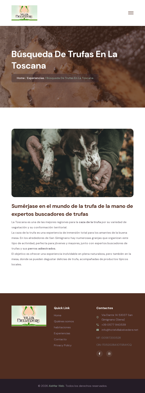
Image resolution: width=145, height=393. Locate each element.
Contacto (60, 339)
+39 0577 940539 (114, 325)
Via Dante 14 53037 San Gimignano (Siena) (117, 317)
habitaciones (62, 327)
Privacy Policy (63, 345)
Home (21, 78)
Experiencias (35, 78)
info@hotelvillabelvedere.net (120, 330)
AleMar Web (56, 386)
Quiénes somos (64, 321)
